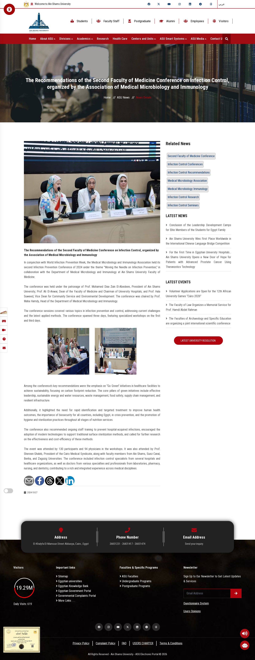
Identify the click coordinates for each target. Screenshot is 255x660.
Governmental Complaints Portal (76, 596)
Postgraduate (142, 21)
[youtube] (169, 4)
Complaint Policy (105, 643)
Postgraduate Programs (135, 586)
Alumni (170, 21)
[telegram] (200, 4)
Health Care (120, 38)
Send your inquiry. (194, 543)
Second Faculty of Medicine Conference (191, 156)
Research (103, 38)
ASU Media (198, 38)
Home (32, 38)
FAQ (124, 643)
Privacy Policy (81, 643)
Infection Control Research (183, 197)
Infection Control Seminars (183, 205)
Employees (197, 21)
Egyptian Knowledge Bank (72, 586)
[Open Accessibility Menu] (9, 9)
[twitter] (159, 4)
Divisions (65, 38)
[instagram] (179, 4)
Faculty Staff (111, 21)
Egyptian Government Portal (74, 591)
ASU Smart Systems (172, 38)
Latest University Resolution (198, 340)
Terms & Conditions (171, 643)
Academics (84, 38)
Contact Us (217, 38)
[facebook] (149, 4)
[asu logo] (39, 21)
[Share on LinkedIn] (69, 480)
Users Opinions (192, 611)
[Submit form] (236, 593)
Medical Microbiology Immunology (188, 189)
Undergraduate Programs (136, 581)
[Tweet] (59, 480)
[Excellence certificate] (21, 639)
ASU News (123, 97)
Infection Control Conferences (185, 164)
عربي (222, 4)
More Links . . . (66, 600)
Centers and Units (142, 38)
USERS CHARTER (143, 643)
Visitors (223, 21)
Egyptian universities (69, 581)
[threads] (211, 4)
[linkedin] (190, 4)
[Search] (226, 39)
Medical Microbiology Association (187, 180)
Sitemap (62, 576)
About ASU (47, 38)
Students (82, 21)
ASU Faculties (129, 576)
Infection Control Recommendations (189, 172)
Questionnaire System (196, 603)
